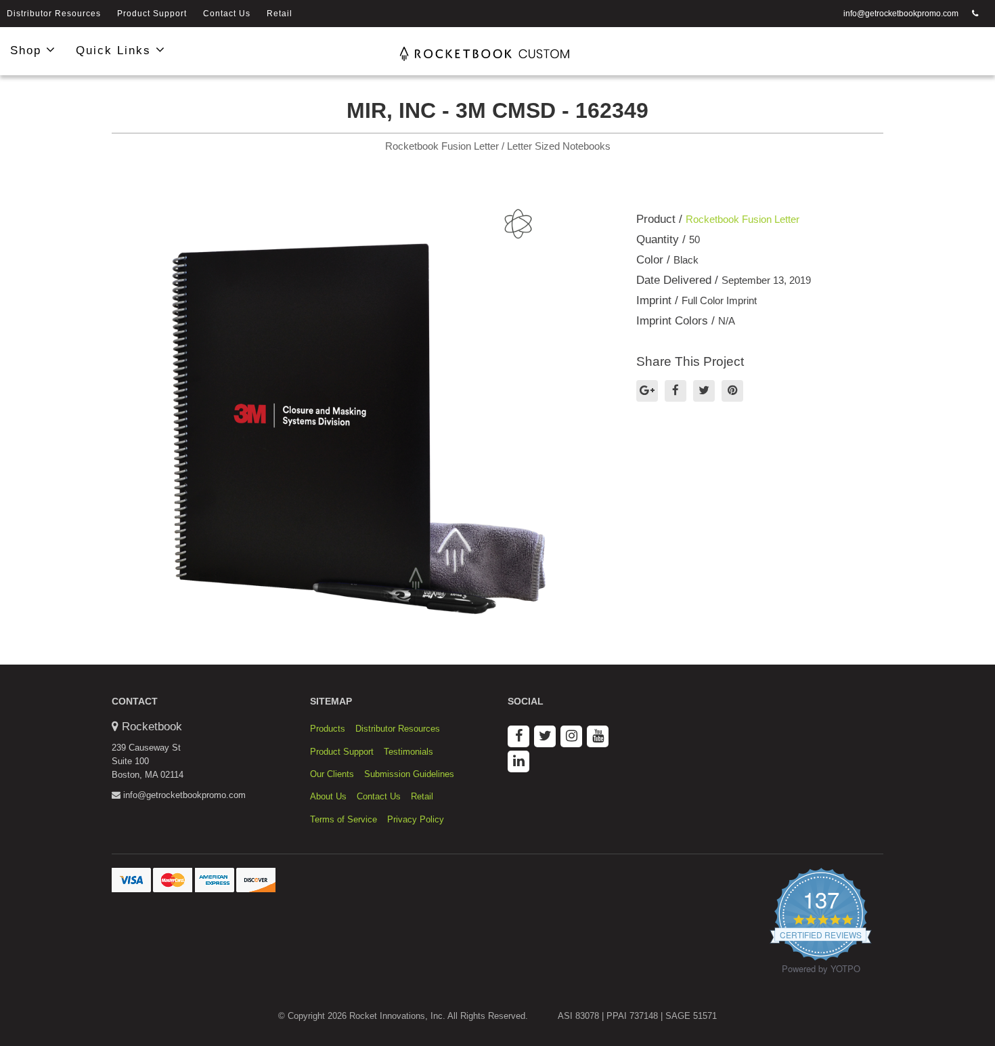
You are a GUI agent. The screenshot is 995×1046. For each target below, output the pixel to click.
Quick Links (116, 50)
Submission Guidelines (409, 774)
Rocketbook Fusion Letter (742, 219)
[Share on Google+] (647, 391)
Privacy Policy (415, 819)
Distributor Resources (54, 13)
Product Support (152, 13)
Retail (279, 13)
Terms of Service (343, 819)
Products (327, 729)
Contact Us (226, 13)
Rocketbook (152, 726)
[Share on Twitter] (704, 391)
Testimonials (408, 752)
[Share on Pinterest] (732, 391)
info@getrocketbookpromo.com (900, 13)
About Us (328, 796)
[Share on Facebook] (675, 391)
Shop (28, 50)
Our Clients (332, 774)
